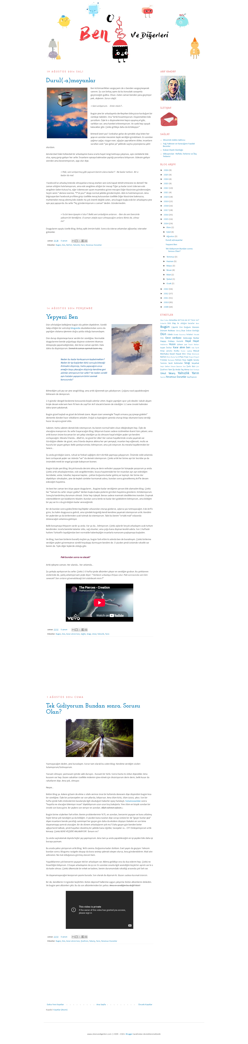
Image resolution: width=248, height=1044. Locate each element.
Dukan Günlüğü (192, 331)
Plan (182, 357)
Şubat (169, 279)
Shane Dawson (176, 367)
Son (184, 367)
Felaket (189, 335)
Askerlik (163, 323)
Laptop (189, 351)
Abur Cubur (164, 320)
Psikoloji (163, 360)
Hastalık (179, 341)
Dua (183, 331)
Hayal (188, 341)
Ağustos (171, 236)
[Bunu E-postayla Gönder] (73, 241)
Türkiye (196, 370)
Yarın (83, 245)
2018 (166, 206)
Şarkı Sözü (191, 367)
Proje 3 (196, 357)
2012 (166, 294)
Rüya (184, 360)
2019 (166, 201)
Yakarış (92, 941)
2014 (166, 224)
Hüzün (172, 344)
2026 (166, 170)
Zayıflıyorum (192, 377)
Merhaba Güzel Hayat (170, 354)
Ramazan (171, 360)
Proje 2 (191, 357)
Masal (196, 351)
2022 (166, 188)
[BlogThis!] (76, 241)
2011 (166, 298)
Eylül (169, 232)
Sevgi (89, 634)
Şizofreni (84, 941)
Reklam (178, 360)
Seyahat (195, 363)
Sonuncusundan (133, 801)
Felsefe (196, 335)
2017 (166, 210)
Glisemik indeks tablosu (174, 140)
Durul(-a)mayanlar (70, 81)
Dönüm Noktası (167, 331)
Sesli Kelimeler (175, 363)
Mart (169, 275)
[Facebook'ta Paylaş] (83, 241)
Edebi (170, 334)
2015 (166, 219)
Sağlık (83, 634)
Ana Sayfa (101, 1004)
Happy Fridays (167, 341)
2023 (166, 183)
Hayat (196, 341)
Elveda (176, 335)
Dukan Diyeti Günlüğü (173, 150)
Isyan (162, 348)
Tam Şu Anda (174, 370)
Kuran (183, 351)
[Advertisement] (99, 279)
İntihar (169, 348)
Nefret (69, 245)
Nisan (169, 270)
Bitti (169, 323)
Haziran (170, 261)
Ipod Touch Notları (191, 345)
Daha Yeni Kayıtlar (55, 1004)
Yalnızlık (76, 245)
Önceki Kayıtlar (145, 1004)
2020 (166, 197)
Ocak (169, 283)
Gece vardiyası (173, 338)
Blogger (129, 1034)
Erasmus (182, 335)
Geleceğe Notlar (191, 338)
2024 (166, 179)
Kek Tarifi (195, 348)
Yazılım (163, 377)
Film (162, 338)
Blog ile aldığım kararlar (183, 323)
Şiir (197, 367)
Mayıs (170, 266)
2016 (166, 215)
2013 (166, 289)
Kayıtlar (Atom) (60, 1010)
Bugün (58, 245)
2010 (166, 302)
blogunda (75, 328)
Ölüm (169, 357)
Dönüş (178, 331)
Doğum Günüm (191, 327)
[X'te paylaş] (79, 241)
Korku (176, 351)
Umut (94, 634)
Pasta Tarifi (175, 357)
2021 (166, 192)
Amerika (173, 320)
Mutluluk (195, 354)
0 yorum (64, 241)
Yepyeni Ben (62, 317)
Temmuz (171, 257)
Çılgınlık (174, 327)
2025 (166, 175)
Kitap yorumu (166, 351)
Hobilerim (164, 345)
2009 (166, 307)
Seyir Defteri (165, 367)
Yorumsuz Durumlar (94, 245)
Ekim (169, 227)
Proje (186, 357)
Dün (63, 245)
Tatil (191, 370)
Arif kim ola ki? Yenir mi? (188, 320)
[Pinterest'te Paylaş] (86, 241)
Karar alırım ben (73, 634)
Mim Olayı (186, 354)
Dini (181, 327)
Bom (197, 323)
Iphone (180, 345)
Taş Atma (185, 370)
